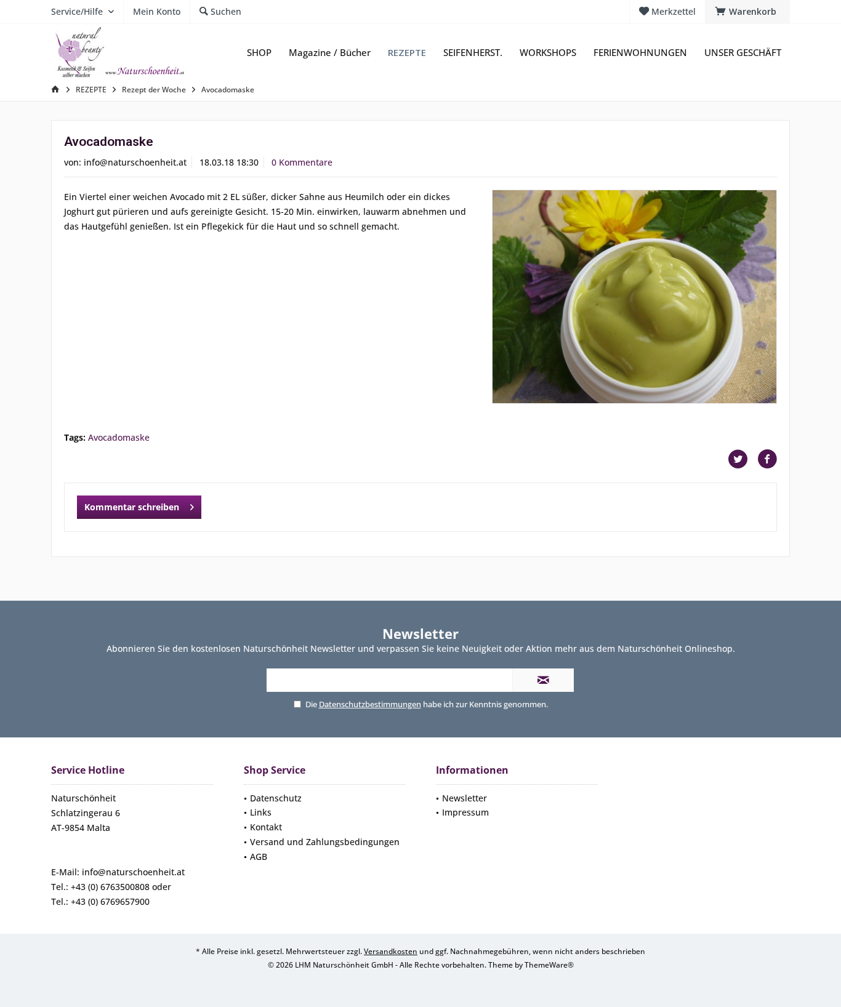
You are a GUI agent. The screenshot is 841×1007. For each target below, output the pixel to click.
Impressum (465, 812)
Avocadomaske (119, 437)
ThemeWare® (549, 965)
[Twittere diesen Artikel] (742, 459)
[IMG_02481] (634, 297)
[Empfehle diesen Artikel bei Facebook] (767, 459)
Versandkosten (390, 951)
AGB (258, 856)
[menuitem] (747, 11)
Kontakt (266, 827)
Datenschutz (276, 798)
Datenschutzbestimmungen (370, 704)
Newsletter (464, 798)
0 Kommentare (302, 162)
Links (261, 812)
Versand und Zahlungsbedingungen (325, 842)
